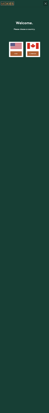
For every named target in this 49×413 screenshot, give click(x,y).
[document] (24, 206)
